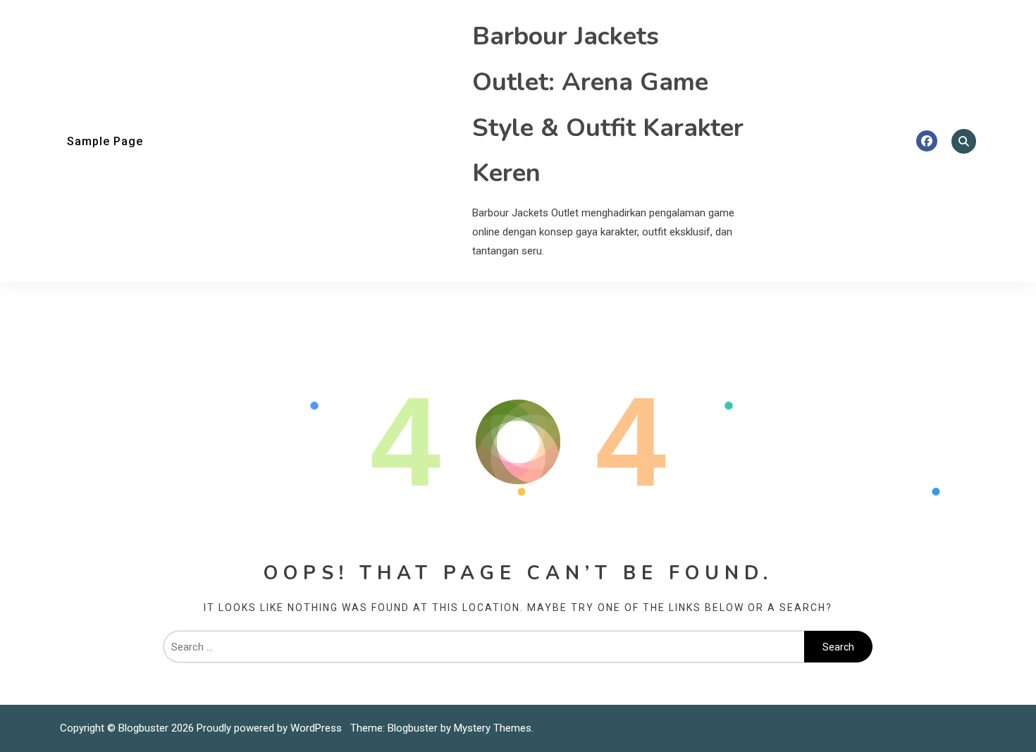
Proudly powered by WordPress (271, 728)
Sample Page (105, 141)
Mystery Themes (492, 728)
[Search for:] (484, 647)
